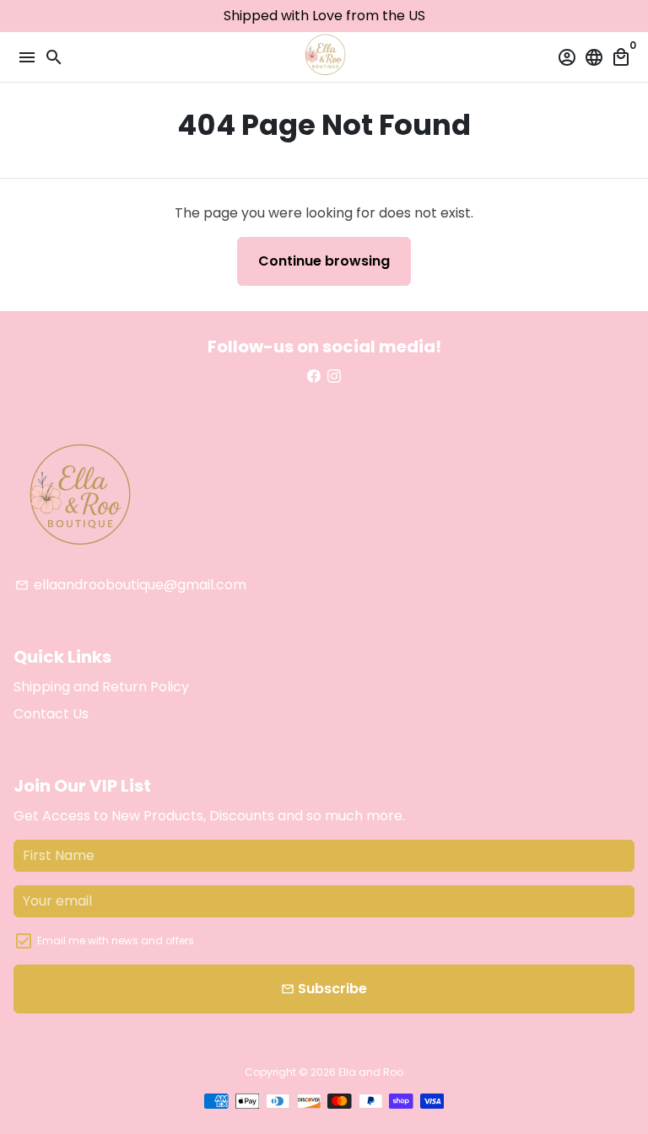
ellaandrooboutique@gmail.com (130, 584)
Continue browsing (324, 261)
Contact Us (51, 713)
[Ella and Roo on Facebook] (314, 376)
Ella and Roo (370, 1072)
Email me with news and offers (115, 940)
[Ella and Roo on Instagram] (334, 376)
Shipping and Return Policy (101, 686)
